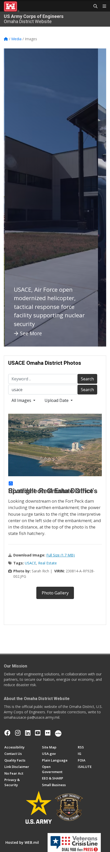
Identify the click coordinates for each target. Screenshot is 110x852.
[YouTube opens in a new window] (37, 732)
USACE (30, 563)
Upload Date (57, 400)
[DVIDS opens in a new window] (58, 732)
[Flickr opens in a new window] (47, 732)
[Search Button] (93, 6)
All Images (22, 400)
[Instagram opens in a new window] (17, 732)
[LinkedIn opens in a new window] (27, 732)
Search (87, 379)
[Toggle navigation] (102, 6)
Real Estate (47, 563)
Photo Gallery (55, 593)
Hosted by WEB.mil (22, 842)
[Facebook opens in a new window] (7, 732)
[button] (14, 197)
